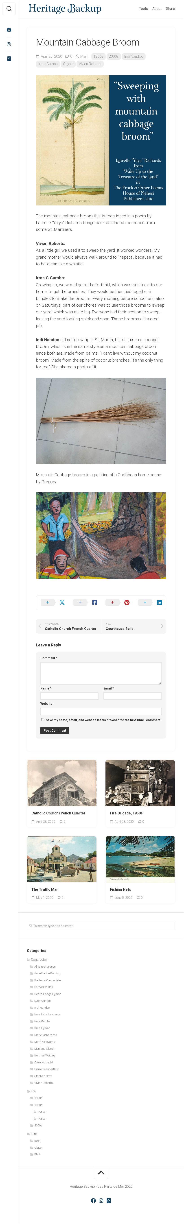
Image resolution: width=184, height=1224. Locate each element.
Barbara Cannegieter (48, 980)
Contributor (39, 959)
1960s (42, 1118)
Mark (84, 56)
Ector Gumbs (42, 1000)
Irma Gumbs (48, 64)
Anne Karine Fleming (47, 973)
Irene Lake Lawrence (47, 1014)
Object (68, 64)
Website (46, 703)
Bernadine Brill (43, 987)
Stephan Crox (43, 1076)
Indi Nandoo (133, 56)
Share (170, 9)
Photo (37, 1154)
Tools (143, 9)
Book (37, 1140)
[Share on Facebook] (85, 603)
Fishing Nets (120, 889)
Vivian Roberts (90, 64)
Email (108, 688)
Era (33, 1091)
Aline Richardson (76, 799)
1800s (38, 1098)
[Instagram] (8, 44)
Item (34, 1134)
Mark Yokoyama (44, 1041)
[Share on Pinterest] (117, 603)
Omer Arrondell (43, 1062)
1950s (53, 799)
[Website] (8, 58)
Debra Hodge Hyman (47, 994)
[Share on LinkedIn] (150, 603)
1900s (98, 56)
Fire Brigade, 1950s (126, 813)
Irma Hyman (42, 1028)
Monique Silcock (44, 1048)
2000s (114, 56)
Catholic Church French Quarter (58, 813)
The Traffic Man (44, 889)
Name (45, 688)
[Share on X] (52, 603)
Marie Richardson (45, 1035)
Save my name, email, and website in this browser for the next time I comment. (103, 720)
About (157, 9)
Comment (48, 658)
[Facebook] (8, 30)
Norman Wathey (44, 1055)
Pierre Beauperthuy (46, 1069)
